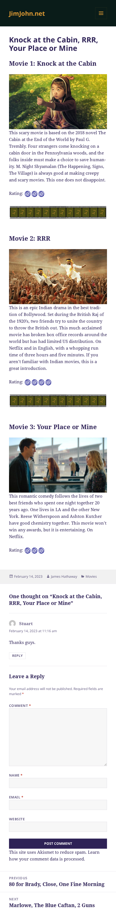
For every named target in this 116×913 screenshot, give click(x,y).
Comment (20, 705)
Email (16, 797)
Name (16, 775)
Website (17, 819)
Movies (91, 576)
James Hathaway (64, 576)
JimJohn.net (27, 13)
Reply (17, 655)
